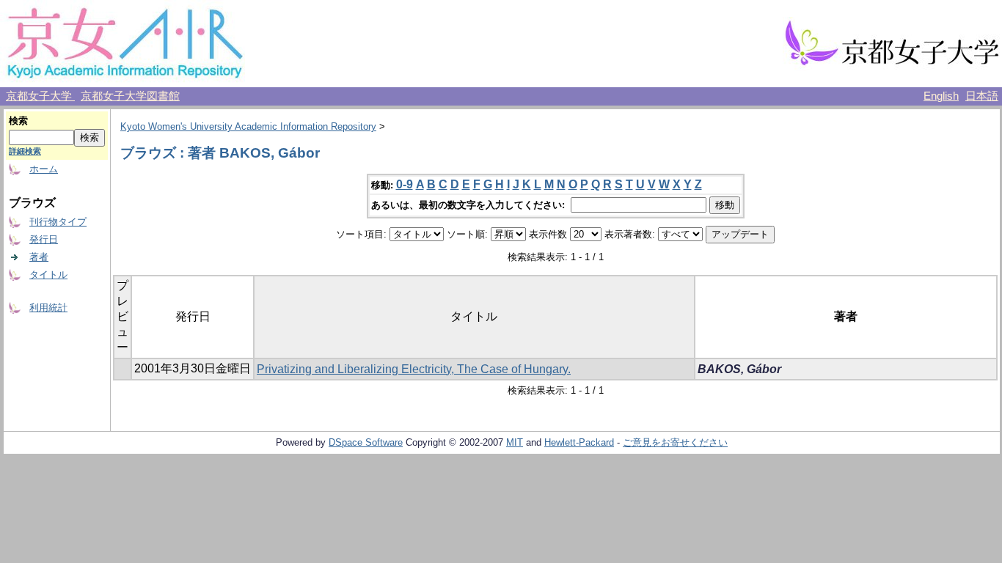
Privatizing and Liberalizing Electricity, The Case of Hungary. (414, 369)
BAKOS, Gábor (739, 369)
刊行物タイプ (58, 221)
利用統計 (48, 307)
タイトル (48, 274)
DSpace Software (366, 442)
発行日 (43, 239)
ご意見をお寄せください (675, 442)
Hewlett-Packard (579, 442)
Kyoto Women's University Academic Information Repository (248, 126)
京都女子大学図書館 (130, 96)
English (941, 96)
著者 (38, 256)
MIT (514, 442)
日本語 (981, 96)
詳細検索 (25, 151)
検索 (18, 120)
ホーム (43, 168)
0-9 (404, 184)
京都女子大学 (40, 96)
